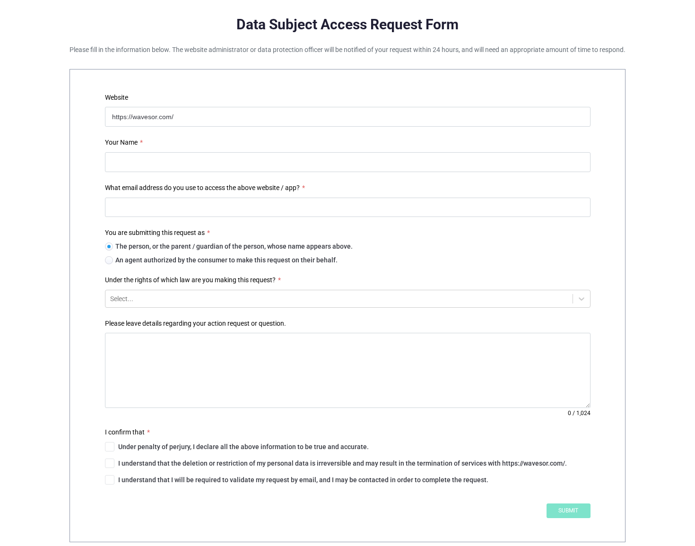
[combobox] (111, 299)
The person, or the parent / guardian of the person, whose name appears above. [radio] (234, 246)
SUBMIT (568, 510)
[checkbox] (348, 446)
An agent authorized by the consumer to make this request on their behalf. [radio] (226, 260)
